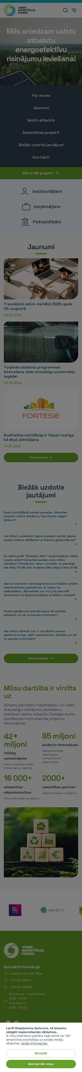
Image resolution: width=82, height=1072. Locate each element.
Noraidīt (41, 1053)
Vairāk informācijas (34, 1043)
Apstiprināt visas (41, 1064)
